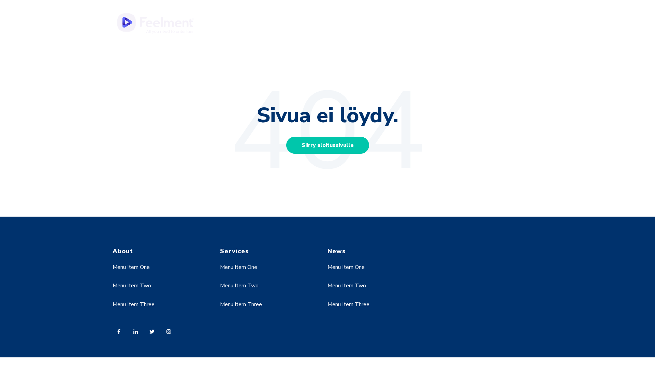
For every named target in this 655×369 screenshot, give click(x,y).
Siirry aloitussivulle (328, 145)
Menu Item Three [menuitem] (134, 304)
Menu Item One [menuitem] (131, 267)
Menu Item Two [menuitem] (132, 285)
